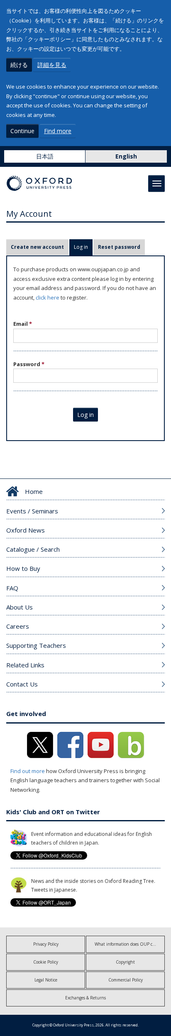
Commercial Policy (125, 980)
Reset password (119, 246)
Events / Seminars (32, 511)
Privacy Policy (46, 944)
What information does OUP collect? (129, 944)
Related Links (25, 665)
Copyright (125, 962)
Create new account (37, 246)
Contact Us (22, 684)
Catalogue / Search (33, 549)
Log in (83, 246)
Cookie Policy (45, 962)
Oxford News (25, 530)
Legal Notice (45, 980)
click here (47, 297)
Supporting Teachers (36, 645)
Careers (17, 626)
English (126, 156)
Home (34, 491)
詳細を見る (51, 65)
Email (22, 323)
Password (28, 364)
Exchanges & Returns (85, 998)
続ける (19, 65)
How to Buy (23, 568)
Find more (57, 131)
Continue (22, 131)
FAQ (12, 588)
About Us (19, 607)
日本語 (45, 156)
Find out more (27, 771)
